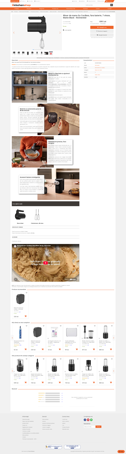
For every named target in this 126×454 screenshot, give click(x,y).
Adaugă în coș (103, 27)
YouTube (88, 420)
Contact (109, 8)
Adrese (63, 423)
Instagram (91, 420)
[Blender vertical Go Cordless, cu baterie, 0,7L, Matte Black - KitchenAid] (88, 332)
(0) (19, 312)
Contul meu (64, 419)
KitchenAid (97, 65)
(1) (88, 378)
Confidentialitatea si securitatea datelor (30, 433)
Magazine (41, 8)
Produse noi (55, 8)
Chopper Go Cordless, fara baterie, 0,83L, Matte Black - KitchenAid (88, 375)
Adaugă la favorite (102, 35)
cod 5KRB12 (34, 64)
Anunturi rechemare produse (48, 423)
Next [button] (114, 337)
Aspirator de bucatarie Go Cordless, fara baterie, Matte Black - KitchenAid (37, 375)
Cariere (98, 8)
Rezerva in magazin (102, 31)
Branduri (29, 8)
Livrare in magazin (46, 427)
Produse (17, 8)
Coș (63, 425)
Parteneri (85, 8)
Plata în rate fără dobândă (28, 421)
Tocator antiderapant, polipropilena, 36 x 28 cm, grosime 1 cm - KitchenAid (70, 342)
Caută (111, 5)
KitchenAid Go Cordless (100, 67)
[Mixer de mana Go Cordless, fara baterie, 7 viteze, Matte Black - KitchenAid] (37, 32)
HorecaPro (38, 1)
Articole (44, 421)
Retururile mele (65, 429)
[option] (20, 305)
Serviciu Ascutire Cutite (47, 429)
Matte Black (97, 74)
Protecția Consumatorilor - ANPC (29, 439)
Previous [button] (12, 337)
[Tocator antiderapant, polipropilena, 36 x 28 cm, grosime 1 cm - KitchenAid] (71, 332)
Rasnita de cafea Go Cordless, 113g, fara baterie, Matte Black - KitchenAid (71, 375)
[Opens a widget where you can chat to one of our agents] (121, 451)
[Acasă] (12, 12)
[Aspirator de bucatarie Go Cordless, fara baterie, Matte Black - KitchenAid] (37, 365)
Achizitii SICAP (25, 423)
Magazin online (16, 1)
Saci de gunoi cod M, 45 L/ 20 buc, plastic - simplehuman (54, 341)
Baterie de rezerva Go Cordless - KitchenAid (18, 308)
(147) (20, 345)
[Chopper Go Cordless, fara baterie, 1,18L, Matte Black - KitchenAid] (20, 365)
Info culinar (30, 1)
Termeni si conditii (26, 431)
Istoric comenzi (65, 421)
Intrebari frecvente (26, 429)
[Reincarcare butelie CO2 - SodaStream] (20, 332)
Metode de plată (25, 419)
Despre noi (24, 425)
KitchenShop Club (70, 8)
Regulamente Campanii (27, 427)
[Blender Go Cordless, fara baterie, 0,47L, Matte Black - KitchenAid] (54, 365)
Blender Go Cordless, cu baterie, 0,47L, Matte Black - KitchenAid (105, 342)
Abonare (98, 426)
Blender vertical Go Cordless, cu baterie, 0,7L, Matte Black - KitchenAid (88, 342)
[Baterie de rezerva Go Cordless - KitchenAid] (20, 299)
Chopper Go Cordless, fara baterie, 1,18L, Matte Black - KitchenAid (20, 375)
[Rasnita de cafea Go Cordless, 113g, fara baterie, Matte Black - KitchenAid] (71, 365)
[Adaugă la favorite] (27, 293)
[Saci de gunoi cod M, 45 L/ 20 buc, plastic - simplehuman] (54, 332)
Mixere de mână (98, 70)
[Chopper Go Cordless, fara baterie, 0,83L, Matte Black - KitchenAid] (88, 365)
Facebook (85, 420)
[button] (13, 33)
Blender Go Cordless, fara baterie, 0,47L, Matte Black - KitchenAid (54, 375)
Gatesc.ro (24, 1)
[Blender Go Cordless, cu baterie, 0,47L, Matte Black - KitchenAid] (106, 332)
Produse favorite (65, 427)
